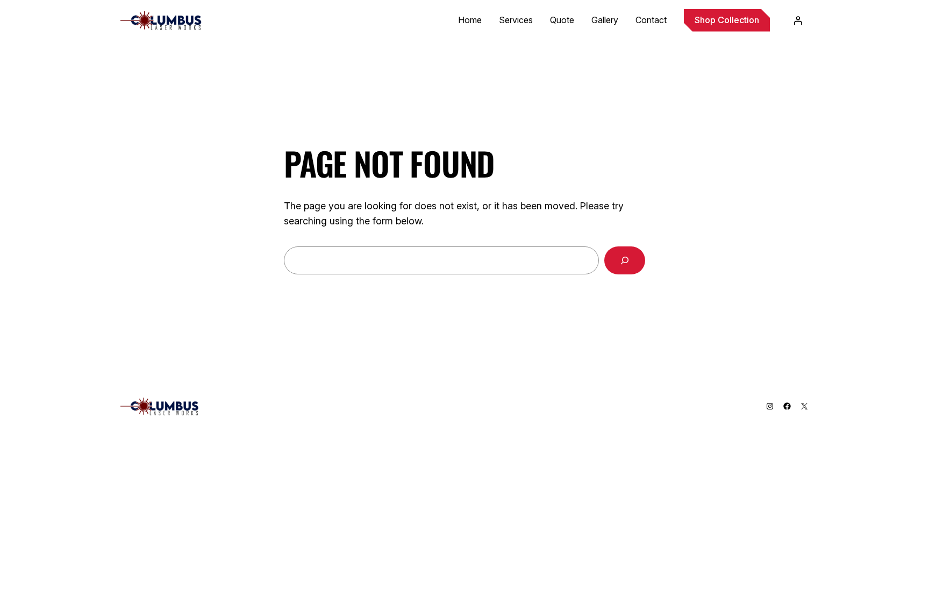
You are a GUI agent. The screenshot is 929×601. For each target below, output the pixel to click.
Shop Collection (727, 20)
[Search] (624, 260)
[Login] (798, 20)
